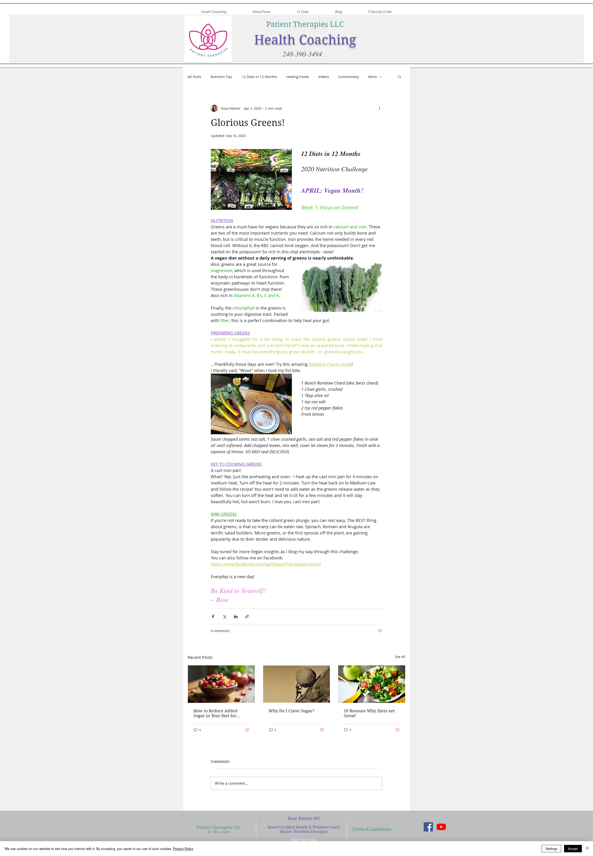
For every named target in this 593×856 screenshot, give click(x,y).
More (372, 76)
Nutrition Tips (221, 76)
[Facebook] (428, 826)
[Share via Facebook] (213, 616)
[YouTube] (441, 826)
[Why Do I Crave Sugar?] (296, 684)
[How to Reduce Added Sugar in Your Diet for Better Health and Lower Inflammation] (221, 684)
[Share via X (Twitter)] (224, 616)
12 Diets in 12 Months (259, 76)
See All (400, 656)
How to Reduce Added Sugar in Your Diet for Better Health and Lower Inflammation (218, 713)
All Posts (194, 76)
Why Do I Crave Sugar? (291, 710)
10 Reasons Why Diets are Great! (369, 713)
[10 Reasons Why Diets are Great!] (371, 684)
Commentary (348, 76)
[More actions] (379, 108)
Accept (573, 848)
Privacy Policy (183, 848)
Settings (551, 848)
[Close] (587, 848)
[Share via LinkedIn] (235, 616)
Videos (323, 76)
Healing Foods (297, 76)
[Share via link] (247, 616)
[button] (399, 76)
